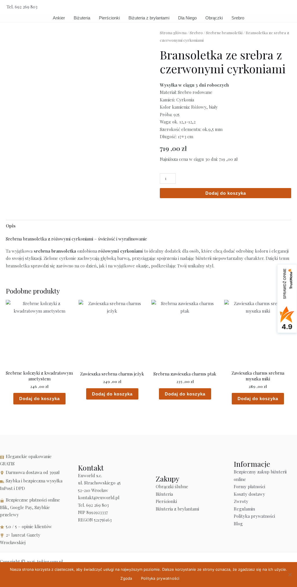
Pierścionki (109, 18)
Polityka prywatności (254, 516)
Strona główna (173, 32)
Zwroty (241, 501)
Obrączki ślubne (172, 486)
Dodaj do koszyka (225, 193)
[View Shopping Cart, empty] (275, 7)
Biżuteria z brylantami (148, 18)
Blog (238, 523)
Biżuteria (82, 18)
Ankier (59, 18)
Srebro (237, 18)
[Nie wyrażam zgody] (290, 574)
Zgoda (126, 578)
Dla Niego (187, 18)
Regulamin (244, 509)
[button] (288, 7)
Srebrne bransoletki (224, 32)
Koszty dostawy (249, 494)
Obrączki (214, 18)
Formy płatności (249, 486)
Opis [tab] (11, 226)
